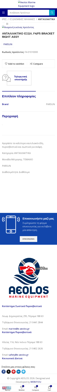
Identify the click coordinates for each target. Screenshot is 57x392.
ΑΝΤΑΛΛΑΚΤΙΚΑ (46, 19)
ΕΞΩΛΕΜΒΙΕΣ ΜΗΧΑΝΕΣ (22, 19)
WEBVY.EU (35, 381)
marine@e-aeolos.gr (19, 328)
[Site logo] (28, 3)
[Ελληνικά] (9, 387)
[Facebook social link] (4, 372)
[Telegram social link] (23, 372)
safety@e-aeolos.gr (19, 354)
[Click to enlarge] (7, 24)
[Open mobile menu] (3, 12)
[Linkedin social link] (18, 372)
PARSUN (7, 44)
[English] (4, 387)
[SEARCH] (52, 13)
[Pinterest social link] (13, 372)
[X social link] (9, 372)
